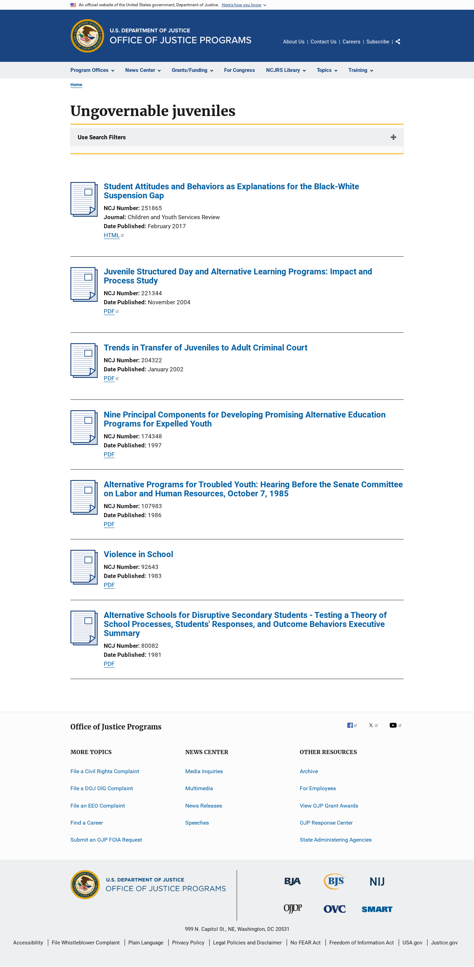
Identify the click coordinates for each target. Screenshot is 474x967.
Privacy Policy (188, 943)
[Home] (180, 35)
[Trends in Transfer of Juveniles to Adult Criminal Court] (84, 375)
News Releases (203, 805)
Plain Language (145, 943)
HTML (112, 235)
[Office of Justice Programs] (87, 36)
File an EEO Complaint (97, 805)
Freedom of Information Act (361, 943)
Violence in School (138, 554)
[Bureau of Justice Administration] (293, 887)
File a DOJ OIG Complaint (101, 788)
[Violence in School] (84, 582)
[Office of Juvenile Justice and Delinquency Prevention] (293, 915)
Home (76, 84)
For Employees (318, 788)
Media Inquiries (204, 771)
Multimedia (199, 788)
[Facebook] (355, 730)
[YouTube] (396, 730)
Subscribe (377, 42)
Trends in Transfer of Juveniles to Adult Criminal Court (205, 348)
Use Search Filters (102, 137)
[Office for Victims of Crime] (335, 914)
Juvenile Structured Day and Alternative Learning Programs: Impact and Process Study (238, 276)
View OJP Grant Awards (329, 805)
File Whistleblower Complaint (86, 943)
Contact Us (324, 42)
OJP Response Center (326, 822)
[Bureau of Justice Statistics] (335, 891)
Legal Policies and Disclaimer (247, 943)
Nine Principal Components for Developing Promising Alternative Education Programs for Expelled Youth (245, 419)
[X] (375, 730)
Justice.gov (444, 943)
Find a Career (86, 822)
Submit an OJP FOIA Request (106, 839)
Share (403, 46)
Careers (351, 42)
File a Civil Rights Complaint (104, 771)
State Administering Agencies (336, 839)
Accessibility (28, 943)
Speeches (197, 822)
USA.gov (412, 943)
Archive (309, 771)
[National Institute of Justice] (377, 887)
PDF (109, 311)
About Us (294, 42)
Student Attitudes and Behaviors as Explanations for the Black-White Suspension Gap (231, 191)
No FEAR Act (305, 943)
